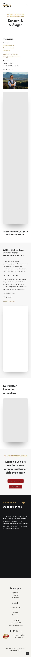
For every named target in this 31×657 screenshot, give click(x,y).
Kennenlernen (15, 607)
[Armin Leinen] (7, 4)
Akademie (15, 597)
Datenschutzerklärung (15, 650)
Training (15, 595)
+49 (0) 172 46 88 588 (10, 54)
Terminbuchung (8, 48)
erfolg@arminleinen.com (11, 57)
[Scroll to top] (27, 653)
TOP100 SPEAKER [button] (15, 481)
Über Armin (15, 615)
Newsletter (6, 50)
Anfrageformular (8, 45)
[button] (27, 5)
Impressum (22, 648)
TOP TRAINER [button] (15, 486)
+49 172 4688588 (9, 301)
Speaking (15, 593)
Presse (15, 612)
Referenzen (15, 610)
